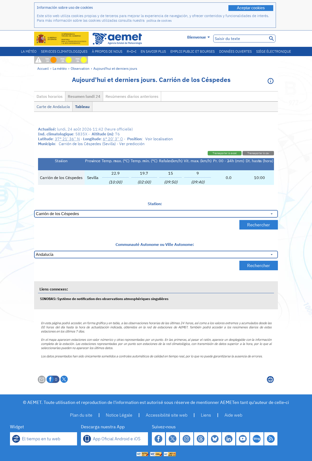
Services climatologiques (64, 51)
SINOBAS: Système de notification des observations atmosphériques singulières (104, 298)
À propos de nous (107, 51)
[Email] (42, 382)
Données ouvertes (235, 51)
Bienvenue (196, 37)
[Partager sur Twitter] (64, 379)
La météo (29, 51)
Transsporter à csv (258, 153)
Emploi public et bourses (192, 51)
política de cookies (159, 21)
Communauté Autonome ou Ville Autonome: (155, 244)
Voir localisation (159, 138)
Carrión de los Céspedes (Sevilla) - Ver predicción (102, 143)
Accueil (43, 68)
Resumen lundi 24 (84, 96)
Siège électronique (273, 51)
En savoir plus (153, 51)
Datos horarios (50, 96)
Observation (80, 68)
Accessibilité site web (166, 415)
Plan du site (81, 415)
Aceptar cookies (251, 8)
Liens (206, 415)
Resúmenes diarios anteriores (132, 96)
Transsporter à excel (225, 153)
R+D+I (131, 51)
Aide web (233, 415)
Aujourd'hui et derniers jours (115, 68)
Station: (155, 203)
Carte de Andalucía (53, 106)
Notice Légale (119, 415)
